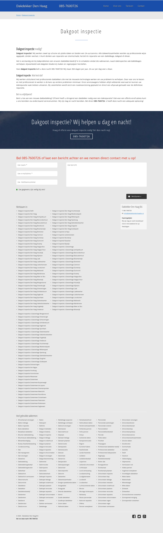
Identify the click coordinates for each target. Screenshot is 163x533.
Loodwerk (82, 480)
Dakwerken (61, 476)
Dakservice (61, 459)
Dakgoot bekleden (45, 429)
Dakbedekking (23, 462)
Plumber (101, 441)
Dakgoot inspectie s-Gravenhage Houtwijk (66, 282)
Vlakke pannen (127, 468)
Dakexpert (42, 423)
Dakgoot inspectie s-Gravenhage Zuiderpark (32, 361)
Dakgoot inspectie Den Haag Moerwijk (30, 280)
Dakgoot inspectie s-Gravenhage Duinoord (66, 270)
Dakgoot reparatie (45, 450)
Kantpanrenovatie (85, 441)
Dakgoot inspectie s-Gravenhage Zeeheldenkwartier (35, 355)
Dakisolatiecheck (44, 474)
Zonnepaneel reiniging (129, 497)
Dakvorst (61, 474)
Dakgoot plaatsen (45, 444)
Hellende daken (63, 506)
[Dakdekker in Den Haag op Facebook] (134, 516)
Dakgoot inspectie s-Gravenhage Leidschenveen (68, 294)
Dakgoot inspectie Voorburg (27, 370)
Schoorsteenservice (128, 435)
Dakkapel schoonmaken (47, 494)
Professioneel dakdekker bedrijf (108, 447)
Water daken (126, 476)
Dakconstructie (23, 480)
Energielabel (62, 486)
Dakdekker (21, 488)
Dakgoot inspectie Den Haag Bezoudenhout (32, 223)
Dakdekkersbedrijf (24, 491)
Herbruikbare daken (85, 423)
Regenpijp (101, 456)
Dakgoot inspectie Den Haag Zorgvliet (64, 226)
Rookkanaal (102, 468)
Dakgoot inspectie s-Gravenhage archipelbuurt (67, 250)
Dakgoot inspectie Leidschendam (63, 235)
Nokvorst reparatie (85, 500)
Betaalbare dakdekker (25, 432)
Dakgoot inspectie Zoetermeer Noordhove (32, 394)
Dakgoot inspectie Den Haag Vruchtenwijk (66, 211)
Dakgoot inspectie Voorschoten (28, 373)
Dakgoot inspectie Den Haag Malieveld (30, 270)
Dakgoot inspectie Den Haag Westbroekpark (66, 214)
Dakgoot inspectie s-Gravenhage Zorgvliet (31, 358)
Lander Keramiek (84, 453)
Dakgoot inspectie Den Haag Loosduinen (31, 268)
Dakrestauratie (63, 450)
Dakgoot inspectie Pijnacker (61, 241)
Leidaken (82, 456)
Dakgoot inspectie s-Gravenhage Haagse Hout (67, 280)
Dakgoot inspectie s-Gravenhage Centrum (66, 265)
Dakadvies (21, 459)
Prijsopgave (102, 444)
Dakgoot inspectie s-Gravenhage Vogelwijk (32, 337)
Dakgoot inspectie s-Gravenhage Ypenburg (32, 352)
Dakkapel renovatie (45, 488)
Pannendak (102, 420)
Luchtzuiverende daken (87, 486)
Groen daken (62, 503)
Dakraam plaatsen (64, 441)
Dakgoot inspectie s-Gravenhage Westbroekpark (34, 347)
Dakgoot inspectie (28, 15)
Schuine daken (127, 441)
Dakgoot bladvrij (44, 432)
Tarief (124, 453)
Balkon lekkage (23, 423)
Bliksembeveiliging (24, 441)
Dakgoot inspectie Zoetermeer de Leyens (31, 385)
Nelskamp (82, 494)
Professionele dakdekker (106, 450)
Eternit (60, 494)
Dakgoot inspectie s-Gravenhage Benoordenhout (68, 253)
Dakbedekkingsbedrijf (25, 465)
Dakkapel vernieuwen (46, 497)
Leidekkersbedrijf (85, 459)
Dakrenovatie (62, 444)
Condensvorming (23, 447)
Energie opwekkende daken (67, 482)
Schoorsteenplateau (128, 432)
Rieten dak (101, 462)
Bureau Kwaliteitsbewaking (27, 444)
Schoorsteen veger (104, 503)
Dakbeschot (22, 474)
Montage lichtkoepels (86, 491)
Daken (41, 420)
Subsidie (125, 450)
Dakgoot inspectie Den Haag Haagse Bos (31, 247)
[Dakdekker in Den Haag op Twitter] (139, 516)
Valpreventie (126, 462)
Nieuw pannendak (85, 497)
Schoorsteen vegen (104, 500)
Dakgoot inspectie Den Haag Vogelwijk (30, 306)
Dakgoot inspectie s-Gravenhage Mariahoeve (67, 303)
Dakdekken (21, 486)
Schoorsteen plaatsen (105, 488)
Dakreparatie (62, 447)
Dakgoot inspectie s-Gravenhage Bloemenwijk (67, 259)
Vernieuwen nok (127, 465)
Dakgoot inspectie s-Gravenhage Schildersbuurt (33, 323)
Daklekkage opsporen (65, 420)
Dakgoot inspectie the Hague (27, 367)
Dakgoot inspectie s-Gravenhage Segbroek (32, 326)
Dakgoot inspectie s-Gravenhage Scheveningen (33, 320)
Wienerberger (126, 482)
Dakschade (61, 456)
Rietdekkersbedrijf (104, 459)
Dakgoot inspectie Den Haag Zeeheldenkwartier (68, 223)
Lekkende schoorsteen (86, 465)
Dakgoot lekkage (44, 438)
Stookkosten (126, 444)
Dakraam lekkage (63, 438)
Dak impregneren (23, 453)
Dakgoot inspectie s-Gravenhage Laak (64, 288)
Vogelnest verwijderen (129, 471)
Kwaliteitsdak (83, 450)
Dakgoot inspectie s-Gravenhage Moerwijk (66, 309)
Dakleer (41, 500)
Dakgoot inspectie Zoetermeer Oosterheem (32, 397)
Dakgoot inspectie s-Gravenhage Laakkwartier (67, 291)
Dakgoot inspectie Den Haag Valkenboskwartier (33, 303)
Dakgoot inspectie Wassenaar (27, 376)
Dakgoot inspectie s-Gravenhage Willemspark (33, 349)
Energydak (61, 488)
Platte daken (102, 438)
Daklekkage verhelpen (65, 423)
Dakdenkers (22, 497)
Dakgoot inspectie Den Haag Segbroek (30, 294)
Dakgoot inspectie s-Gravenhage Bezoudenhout (68, 256)
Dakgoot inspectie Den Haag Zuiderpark (65, 229)
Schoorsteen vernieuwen (106, 506)
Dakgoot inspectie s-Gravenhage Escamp (65, 274)
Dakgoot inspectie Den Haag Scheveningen (32, 288)
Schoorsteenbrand (128, 423)
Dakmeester (62, 429)
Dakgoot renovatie (45, 447)
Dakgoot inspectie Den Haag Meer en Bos (31, 276)
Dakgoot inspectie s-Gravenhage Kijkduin (65, 286)
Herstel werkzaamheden (87, 426)
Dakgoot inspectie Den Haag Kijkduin (30, 256)
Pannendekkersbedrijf (105, 432)
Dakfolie (42, 426)
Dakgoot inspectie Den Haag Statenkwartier (32, 300)
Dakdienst (21, 500)
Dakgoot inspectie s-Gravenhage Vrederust (32, 341)
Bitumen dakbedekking (25, 435)
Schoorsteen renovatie (105, 491)
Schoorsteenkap (127, 429)
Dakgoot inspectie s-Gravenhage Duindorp (66, 268)
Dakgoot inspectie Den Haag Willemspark (65, 217)
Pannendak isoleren (104, 426)
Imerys (81, 435)
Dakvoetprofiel (63, 471)
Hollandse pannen (85, 429)
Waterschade (126, 480)
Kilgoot (81, 444)
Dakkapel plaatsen (45, 486)
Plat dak (101, 435)
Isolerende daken (85, 438)
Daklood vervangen (64, 426)
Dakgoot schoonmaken (47, 453)
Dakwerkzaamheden (64, 480)
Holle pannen (83, 432)
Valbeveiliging (126, 459)
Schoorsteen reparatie (105, 494)
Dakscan (61, 453)
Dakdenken (22, 494)
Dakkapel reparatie (45, 491)
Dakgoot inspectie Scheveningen (28, 364)
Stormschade (126, 447)
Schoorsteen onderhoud (106, 486)
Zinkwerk (125, 488)
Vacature (125, 456)
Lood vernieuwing (85, 471)
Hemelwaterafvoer (85, 420)
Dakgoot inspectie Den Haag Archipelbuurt (32, 217)
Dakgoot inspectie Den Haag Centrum (30, 235)
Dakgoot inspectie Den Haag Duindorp (30, 238)
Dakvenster (61, 468)
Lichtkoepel (83, 468)
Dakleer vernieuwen (45, 503)
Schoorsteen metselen (105, 482)
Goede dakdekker (64, 497)
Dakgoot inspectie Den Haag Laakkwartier (31, 262)
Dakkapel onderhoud (46, 482)
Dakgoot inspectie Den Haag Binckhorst (31, 226)
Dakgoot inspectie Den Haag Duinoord (30, 241)
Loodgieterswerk (84, 476)
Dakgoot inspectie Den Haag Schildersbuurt (32, 291)
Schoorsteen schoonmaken (107, 497)
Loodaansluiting (84, 474)
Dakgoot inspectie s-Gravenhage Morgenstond (33, 314)
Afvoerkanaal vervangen (26, 420)
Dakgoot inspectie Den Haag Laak (29, 259)
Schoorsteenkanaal (128, 426)
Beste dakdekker (23, 429)
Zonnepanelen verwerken (130, 500)
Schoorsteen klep (104, 476)
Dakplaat (61, 435)
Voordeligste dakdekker (130, 474)
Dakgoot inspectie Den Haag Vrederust (30, 309)
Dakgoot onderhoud (46, 441)
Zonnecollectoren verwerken (131, 494)
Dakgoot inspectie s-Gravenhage (63, 247)
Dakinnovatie (43, 465)
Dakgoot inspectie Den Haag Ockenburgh (31, 286)
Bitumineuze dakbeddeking (27, 438)
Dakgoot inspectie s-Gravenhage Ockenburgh (33, 317)
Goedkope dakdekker (65, 500)
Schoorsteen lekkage (105, 480)
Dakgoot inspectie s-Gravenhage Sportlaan (32, 329)
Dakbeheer (21, 471)
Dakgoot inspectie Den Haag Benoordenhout (33, 220)
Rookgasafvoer (103, 465)
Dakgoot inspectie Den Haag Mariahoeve (31, 274)
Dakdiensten (22, 503)
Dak (19, 450)
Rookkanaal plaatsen (105, 471)
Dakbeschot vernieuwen (26, 476)
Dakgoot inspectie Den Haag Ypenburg (65, 220)
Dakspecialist (62, 462)
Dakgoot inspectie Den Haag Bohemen (30, 232)
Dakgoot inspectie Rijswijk (61, 244)
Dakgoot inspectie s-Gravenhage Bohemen (66, 262)
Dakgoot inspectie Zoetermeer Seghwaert (31, 406)
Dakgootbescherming (46, 459)
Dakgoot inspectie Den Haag (27, 214)
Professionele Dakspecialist (107, 453)
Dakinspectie (43, 468)
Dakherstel (42, 462)
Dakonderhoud (63, 432)
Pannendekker (103, 429)
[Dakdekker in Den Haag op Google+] (145, 516)
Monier (81, 488)
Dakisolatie (42, 471)
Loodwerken (83, 482)
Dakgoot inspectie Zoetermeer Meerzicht (31, 391)
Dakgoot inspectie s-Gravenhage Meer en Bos (67, 306)
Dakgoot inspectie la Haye (60, 232)
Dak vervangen (23, 456)
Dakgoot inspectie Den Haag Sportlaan (30, 297)
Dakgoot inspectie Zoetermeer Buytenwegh (32, 382)
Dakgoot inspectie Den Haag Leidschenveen (32, 265)
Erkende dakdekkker (64, 491)
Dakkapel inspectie (45, 476)
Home (18, 15)
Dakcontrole (22, 482)
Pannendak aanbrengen (106, 423)
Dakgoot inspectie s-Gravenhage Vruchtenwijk (33, 343)
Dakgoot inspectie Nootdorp (61, 238)
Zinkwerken (126, 491)
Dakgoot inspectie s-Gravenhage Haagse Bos (67, 276)
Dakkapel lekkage (45, 480)
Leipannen (82, 462)
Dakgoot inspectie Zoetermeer (28, 379)
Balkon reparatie (23, 426)
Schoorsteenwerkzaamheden (131, 438)
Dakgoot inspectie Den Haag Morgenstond (32, 282)
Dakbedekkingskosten (25, 468)
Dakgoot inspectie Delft (25, 211)
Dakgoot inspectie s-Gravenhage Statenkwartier (33, 332)
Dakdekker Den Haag (31, 6)
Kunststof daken (84, 447)
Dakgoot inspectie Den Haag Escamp (30, 244)
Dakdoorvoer (22, 506)
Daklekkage (43, 506)
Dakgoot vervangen (45, 456)
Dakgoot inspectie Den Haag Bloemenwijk (32, 229)
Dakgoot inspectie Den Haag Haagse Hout (31, 250)
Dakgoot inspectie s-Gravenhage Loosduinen (67, 297)
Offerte (81, 503)
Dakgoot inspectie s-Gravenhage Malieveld (66, 300)
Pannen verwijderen (86, 506)
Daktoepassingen (63, 465)
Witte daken (126, 486)
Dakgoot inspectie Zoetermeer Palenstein (31, 400)
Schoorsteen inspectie (105, 474)
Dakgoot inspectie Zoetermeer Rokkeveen (31, 403)
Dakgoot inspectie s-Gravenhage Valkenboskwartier (35, 335)
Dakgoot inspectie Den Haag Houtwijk (30, 253)
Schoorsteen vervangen (130, 420)
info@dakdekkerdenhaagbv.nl (134, 213)
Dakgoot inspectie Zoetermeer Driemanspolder (33, 388)
